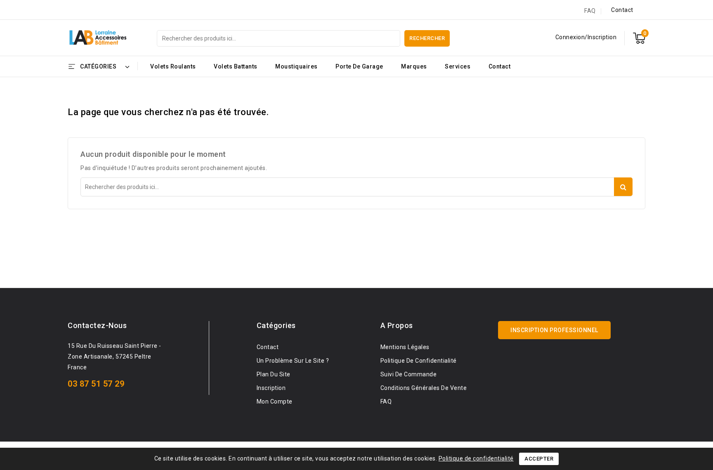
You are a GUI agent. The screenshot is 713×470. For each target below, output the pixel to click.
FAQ (590, 10)
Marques (414, 66)
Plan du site (273, 374)
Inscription (271, 388)
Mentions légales (405, 347)
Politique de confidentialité (476, 458)
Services (457, 66)
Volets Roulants (173, 66)
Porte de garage (359, 66)
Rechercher (427, 38)
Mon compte (275, 401)
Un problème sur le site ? (293, 360)
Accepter (538, 459)
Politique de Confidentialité (418, 360)
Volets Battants (235, 66)
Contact (622, 10)
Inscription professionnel (554, 330)
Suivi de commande (408, 374)
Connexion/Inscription (586, 37)
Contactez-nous (97, 325)
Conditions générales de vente (423, 388)
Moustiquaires (296, 66)
